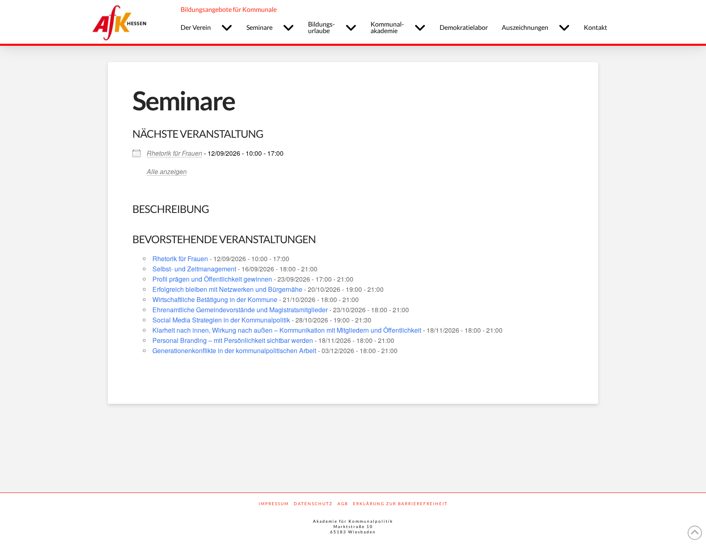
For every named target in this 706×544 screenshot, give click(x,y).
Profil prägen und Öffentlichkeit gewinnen (212, 279)
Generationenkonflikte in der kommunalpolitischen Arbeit (234, 350)
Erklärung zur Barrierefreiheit (400, 503)
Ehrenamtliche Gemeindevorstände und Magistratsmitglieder (240, 309)
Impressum (274, 503)
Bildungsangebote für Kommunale (229, 9)
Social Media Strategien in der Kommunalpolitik (221, 320)
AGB (342, 503)
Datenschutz (313, 503)
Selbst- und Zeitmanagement (194, 268)
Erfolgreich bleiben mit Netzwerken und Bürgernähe (227, 289)
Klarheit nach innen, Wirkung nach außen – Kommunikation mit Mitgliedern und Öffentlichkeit (286, 330)
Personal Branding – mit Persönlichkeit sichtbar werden (232, 340)
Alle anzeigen (167, 171)
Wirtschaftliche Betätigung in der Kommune (214, 299)
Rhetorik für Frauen (174, 153)
